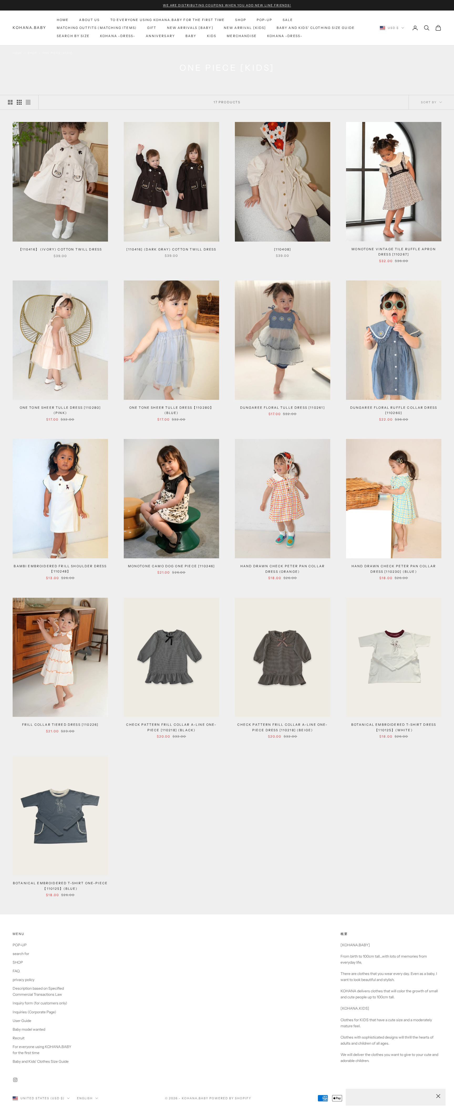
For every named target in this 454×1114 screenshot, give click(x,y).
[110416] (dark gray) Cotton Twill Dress (171, 249)
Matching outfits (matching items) (97, 28)
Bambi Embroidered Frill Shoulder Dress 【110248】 (60, 568)
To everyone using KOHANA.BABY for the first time (167, 20)
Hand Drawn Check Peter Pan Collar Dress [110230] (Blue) (394, 568)
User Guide (22, 1020)
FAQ (16, 971)
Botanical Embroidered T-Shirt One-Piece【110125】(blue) (60, 885)
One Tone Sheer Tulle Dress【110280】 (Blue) (171, 410)
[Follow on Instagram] (15, 1079)
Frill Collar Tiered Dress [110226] (60, 725)
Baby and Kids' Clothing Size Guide (316, 28)
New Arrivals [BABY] (190, 28)
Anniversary (160, 36)
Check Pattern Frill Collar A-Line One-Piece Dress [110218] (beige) (282, 727)
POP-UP (264, 20)
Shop (32, 53)
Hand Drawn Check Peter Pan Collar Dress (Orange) (282, 568)
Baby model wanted (29, 1029)
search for (21, 953)
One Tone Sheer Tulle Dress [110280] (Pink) (60, 410)
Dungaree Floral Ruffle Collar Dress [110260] (393, 410)
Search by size (73, 36)
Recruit (18, 1038)
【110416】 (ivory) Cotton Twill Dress (60, 249)
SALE (288, 20)
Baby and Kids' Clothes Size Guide (41, 1061)
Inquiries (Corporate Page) (34, 1012)
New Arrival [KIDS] (245, 28)
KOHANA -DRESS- (284, 36)
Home (63, 20)
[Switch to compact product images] (28, 102)
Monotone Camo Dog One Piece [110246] (171, 566)
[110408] (282, 249)
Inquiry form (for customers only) (40, 1003)
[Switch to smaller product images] (19, 102)
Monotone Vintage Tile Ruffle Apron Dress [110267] (394, 251)
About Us (89, 20)
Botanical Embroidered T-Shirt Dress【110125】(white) (393, 727)
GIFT (152, 28)
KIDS (211, 36)
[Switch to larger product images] (10, 102)
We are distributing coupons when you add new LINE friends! (227, 5)
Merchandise (242, 36)
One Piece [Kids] (58, 53)
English (85, 1098)
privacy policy (23, 979)
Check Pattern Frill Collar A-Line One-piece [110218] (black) (171, 727)
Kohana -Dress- (117, 36)
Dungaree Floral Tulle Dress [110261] (282, 408)
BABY (191, 36)
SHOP (240, 20)
